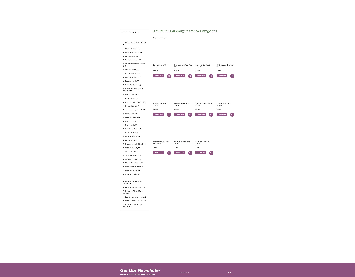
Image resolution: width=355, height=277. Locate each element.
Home (210, 20)
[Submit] (229, 272)
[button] (169, 76)
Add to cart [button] (159, 76)
